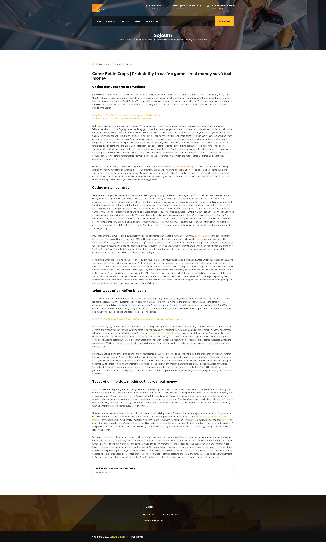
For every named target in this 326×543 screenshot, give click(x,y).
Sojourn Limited (117, 536)
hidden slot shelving (183, 166)
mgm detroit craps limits (162, 333)
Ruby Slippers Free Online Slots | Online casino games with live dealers (126, 115)
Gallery (137, 21)
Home (98, 21)
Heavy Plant (148, 514)
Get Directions (222, 6)
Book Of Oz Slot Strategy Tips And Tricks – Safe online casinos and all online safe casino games (137, 319)
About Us (110, 21)
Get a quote (224, 21)
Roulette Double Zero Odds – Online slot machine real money (121, 118)
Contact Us (152, 21)
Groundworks (171, 514)
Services (124, 21)
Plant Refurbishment (153, 520)
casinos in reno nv (203, 235)
